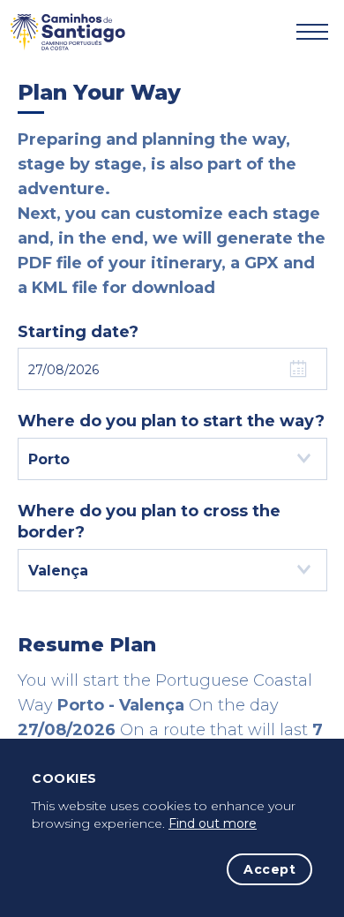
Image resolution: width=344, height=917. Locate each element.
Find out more (212, 823)
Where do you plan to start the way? (171, 421)
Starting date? (78, 332)
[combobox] (172, 459)
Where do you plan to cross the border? (149, 521)
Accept (269, 869)
